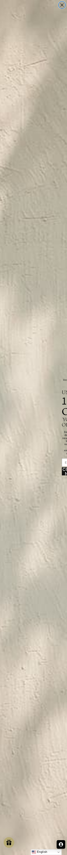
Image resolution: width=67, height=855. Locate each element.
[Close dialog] (62, 5)
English (41, 851)
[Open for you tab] (61, 844)
